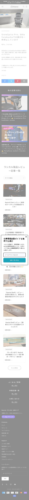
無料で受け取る (14, 260)
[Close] (26, 237)
